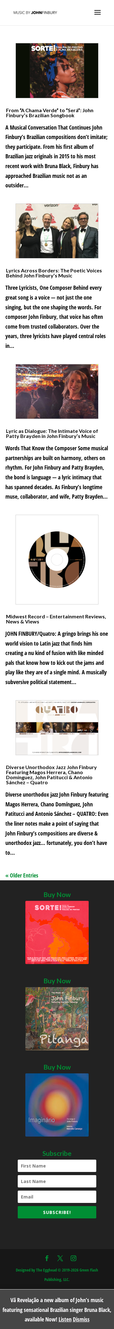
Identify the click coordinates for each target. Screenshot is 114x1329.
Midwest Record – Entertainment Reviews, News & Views (56, 618)
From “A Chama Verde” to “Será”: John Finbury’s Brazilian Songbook (49, 112)
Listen (65, 1319)
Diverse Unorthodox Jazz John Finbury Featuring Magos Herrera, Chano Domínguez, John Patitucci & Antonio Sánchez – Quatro (51, 774)
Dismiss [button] (81, 1319)
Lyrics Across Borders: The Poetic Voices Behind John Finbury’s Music (54, 272)
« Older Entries (21, 875)
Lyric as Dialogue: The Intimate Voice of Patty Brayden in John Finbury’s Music (52, 433)
